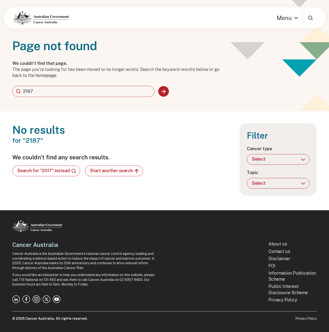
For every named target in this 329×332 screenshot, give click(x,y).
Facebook (26, 299)
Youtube (56, 299)
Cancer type (259, 148)
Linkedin (16, 299)
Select (258, 159)
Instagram (36, 299)
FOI (272, 265)
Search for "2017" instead (43, 170)
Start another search (111, 170)
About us (278, 243)
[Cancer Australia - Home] (41, 18)
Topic (252, 172)
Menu (284, 17)
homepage (45, 75)
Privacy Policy (283, 299)
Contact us (279, 251)
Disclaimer (279, 258)
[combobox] (83, 91)
